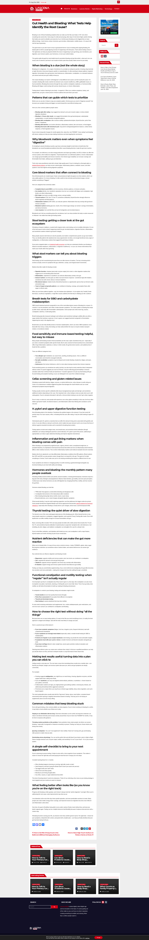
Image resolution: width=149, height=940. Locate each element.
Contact (116, 8)
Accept (98, 937)
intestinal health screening (57, 244)
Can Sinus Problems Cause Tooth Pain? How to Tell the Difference (108, 78)
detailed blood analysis (38, 165)
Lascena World (64, 906)
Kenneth (44, 862)
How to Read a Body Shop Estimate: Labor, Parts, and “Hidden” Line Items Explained (109, 86)
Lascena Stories (84, 9)
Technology (108, 9)
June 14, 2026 (105, 891)
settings (87, 938)
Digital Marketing (97, 9)
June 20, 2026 (37, 891)
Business (74, 9)
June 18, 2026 (59, 891)
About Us (67, 8)
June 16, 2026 (82, 891)
